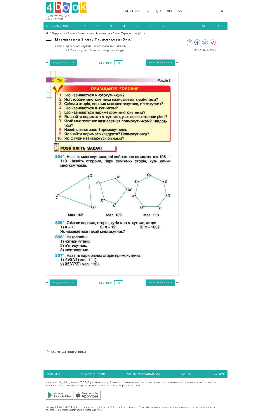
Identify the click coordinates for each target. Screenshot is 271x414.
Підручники (131, 11)
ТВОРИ (180, 11)
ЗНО (169, 11)
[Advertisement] (112, 317)
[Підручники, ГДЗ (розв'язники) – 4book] (47, 33)
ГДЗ (148, 11)
